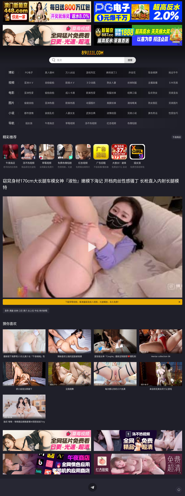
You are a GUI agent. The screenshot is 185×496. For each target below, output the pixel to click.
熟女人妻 (111, 82)
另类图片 (173, 103)
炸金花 (132, 72)
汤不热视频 (91, 123)
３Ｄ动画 (90, 82)
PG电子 (29, 72)
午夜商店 (49, 123)
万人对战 (70, 72)
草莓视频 (70, 123)
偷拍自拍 (49, 92)
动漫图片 (90, 103)
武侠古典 (90, 113)
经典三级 (132, 92)
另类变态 (173, 92)
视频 (11, 83)
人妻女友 (70, 113)
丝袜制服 (132, 82)
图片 (11, 103)
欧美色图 (70, 103)
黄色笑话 (152, 113)
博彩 (11, 72)
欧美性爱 (90, 92)
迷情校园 (111, 113)
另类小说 (132, 113)
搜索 (130, 60)
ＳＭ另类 (173, 82)
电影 (11, 93)
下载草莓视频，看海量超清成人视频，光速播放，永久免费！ (92, 301)
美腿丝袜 (111, 103)
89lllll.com (92, 53)
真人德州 (49, 72)
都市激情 (29, 113)
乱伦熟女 (152, 92)
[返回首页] (178, 489)
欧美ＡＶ (70, 82)
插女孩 (28, 123)
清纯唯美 (132, 103)
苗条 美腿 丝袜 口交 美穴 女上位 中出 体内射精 (26, 310)
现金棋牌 (152, 72)
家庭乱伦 (49, 113)
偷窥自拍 (29, 103)
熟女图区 (152, 103)
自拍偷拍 (49, 82)
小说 (11, 113)
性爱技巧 (173, 113)
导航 (11, 123)
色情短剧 (132, 123)
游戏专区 (90, 72)
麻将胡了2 (111, 72)
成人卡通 (70, 92)
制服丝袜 (111, 92)
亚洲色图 (49, 103)
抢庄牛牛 (173, 72)
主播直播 (152, 82)
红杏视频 (111, 123)
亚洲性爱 (29, 92)
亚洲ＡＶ (29, 82)
